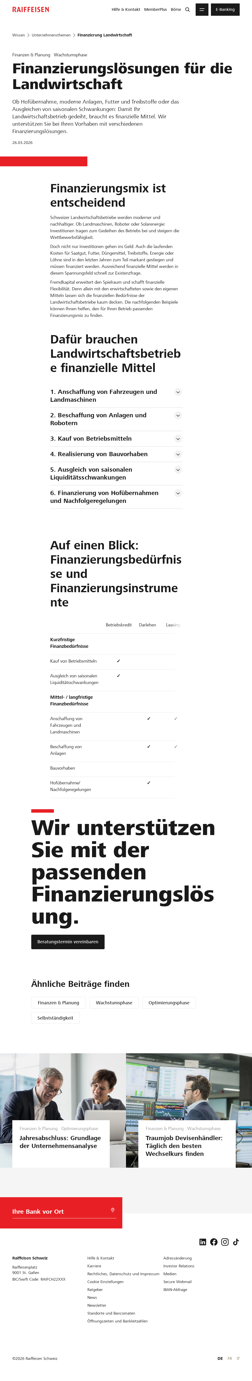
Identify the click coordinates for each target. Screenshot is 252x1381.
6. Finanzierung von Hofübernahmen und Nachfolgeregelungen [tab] (105, 496)
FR (230, 1358)
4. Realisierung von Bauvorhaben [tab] (99, 454)
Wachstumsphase (114, 1002)
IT (238, 1358)
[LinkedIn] (202, 1242)
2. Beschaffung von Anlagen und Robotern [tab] (99, 419)
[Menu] (202, 9)
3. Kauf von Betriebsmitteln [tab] (91, 438)
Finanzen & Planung (58, 1002)
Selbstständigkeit (55, 1018)
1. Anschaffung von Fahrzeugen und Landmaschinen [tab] (104, 395)
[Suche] (187, 9)
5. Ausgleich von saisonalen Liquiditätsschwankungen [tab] (92, 473)
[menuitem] (126, 9)
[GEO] (113, 1210)
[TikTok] (236, 1242)
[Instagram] (225, 1242)
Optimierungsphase (169, 1002)
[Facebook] (214, 1242)
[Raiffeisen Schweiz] (30, 9)
